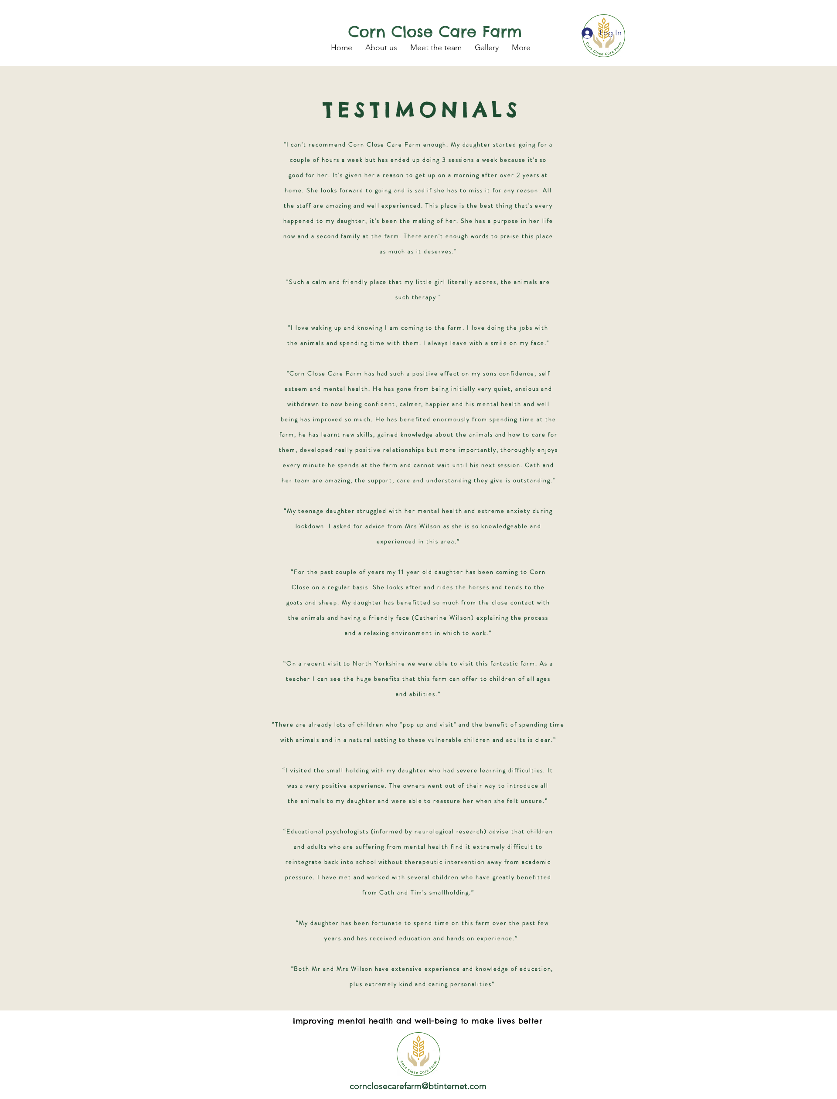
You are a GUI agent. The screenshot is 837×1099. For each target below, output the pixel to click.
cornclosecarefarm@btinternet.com (418, 1086)
